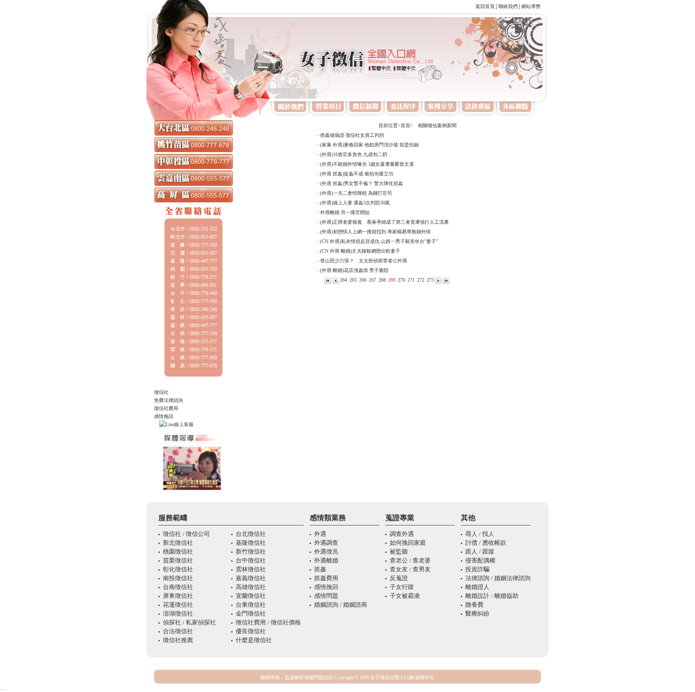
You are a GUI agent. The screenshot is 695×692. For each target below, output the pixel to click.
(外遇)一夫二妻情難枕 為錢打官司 (356, 193)
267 (372, 280)
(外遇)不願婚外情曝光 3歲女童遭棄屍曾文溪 (367, 164)
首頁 (405, 125)
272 (420, 280)
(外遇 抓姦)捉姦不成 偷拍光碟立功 (356, 174)
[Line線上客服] (193, 424)
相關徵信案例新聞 (434, 125)
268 (382, 280)
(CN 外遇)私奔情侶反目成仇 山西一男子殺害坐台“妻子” (379, 241)
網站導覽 (531, 6)
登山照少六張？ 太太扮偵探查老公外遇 (363, 261)
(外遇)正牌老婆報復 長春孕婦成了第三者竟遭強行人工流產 (384, 222)
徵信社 (161, 392)
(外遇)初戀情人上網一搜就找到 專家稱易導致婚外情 (375, 232)
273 (430, 280)
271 (411, 280)
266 (362, 280)
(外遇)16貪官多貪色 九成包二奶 (353, 154)
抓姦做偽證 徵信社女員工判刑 (352, 135)
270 (401, 280)
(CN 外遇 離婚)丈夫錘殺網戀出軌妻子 (360, 251)
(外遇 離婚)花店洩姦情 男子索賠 (354, 270)
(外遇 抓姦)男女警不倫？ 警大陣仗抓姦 (361, 183)
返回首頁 (485, 6)
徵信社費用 (166, 408)
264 (343, 280)
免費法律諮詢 (168, 400)
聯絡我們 (508, 6)
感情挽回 (163, 416)
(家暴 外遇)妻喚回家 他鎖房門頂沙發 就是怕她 (369, 145)
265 (353, 280)
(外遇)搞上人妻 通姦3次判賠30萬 (355, 203)
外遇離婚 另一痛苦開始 (345, 212)
